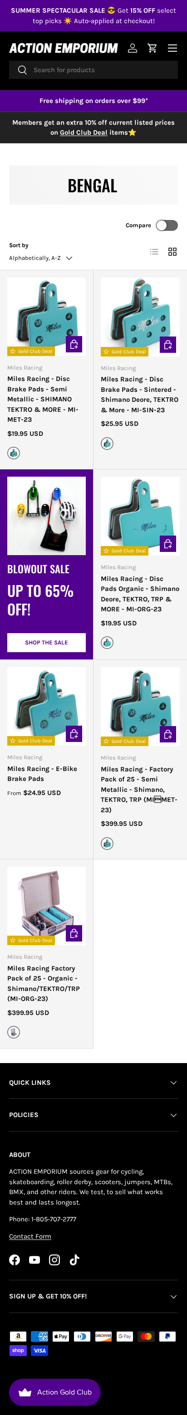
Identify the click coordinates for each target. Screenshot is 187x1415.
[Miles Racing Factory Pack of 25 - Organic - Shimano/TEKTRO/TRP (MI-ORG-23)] (46, 906)
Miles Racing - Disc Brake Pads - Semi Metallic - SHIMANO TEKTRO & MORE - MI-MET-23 (43, 399)
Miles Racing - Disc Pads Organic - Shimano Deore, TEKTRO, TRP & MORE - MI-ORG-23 (140, 594)
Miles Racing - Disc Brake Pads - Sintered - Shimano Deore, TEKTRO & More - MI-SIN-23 (139, 394)
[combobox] (93, 70)
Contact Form (30, 1236)
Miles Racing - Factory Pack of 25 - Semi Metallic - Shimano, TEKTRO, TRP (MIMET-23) (139, 789)
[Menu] (172, 48)
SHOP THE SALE (46, 642)
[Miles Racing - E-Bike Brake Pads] (46, 706)
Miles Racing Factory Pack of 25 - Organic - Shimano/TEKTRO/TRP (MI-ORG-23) (43, 983)
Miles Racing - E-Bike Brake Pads (42, 774)
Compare (138, 225)
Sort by (19, 245)
